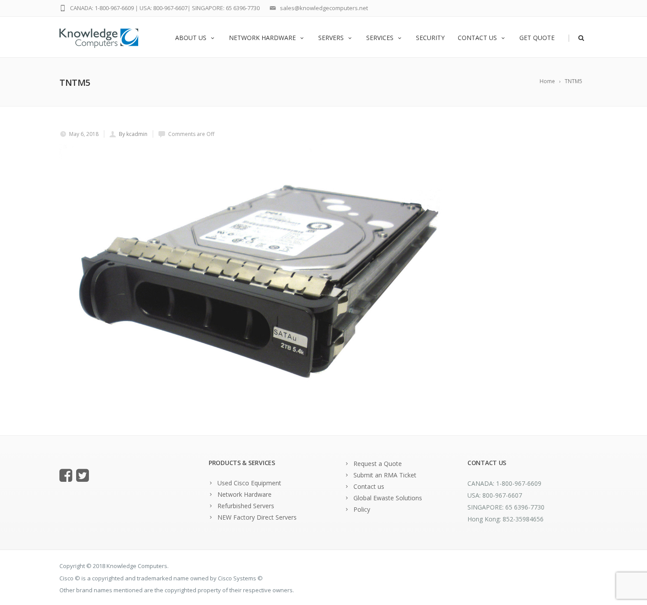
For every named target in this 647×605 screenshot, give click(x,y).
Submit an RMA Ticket (384, 475)
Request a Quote (377, 463)
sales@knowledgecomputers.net (324, 8)
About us (190, 37)
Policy (361, 509)
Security (430, 37)
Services (379, 37)
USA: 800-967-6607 (163, 8)
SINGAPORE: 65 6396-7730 (226, 8)
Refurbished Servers (245, 506)
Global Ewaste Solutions (387, 498)
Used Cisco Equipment (249, 483)
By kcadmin (133, 134)
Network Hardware (262, 37)
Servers (331, 37)
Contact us (477, 37)
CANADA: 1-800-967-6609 (102, 8)
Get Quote (537, 37)
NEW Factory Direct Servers (257, 517)
